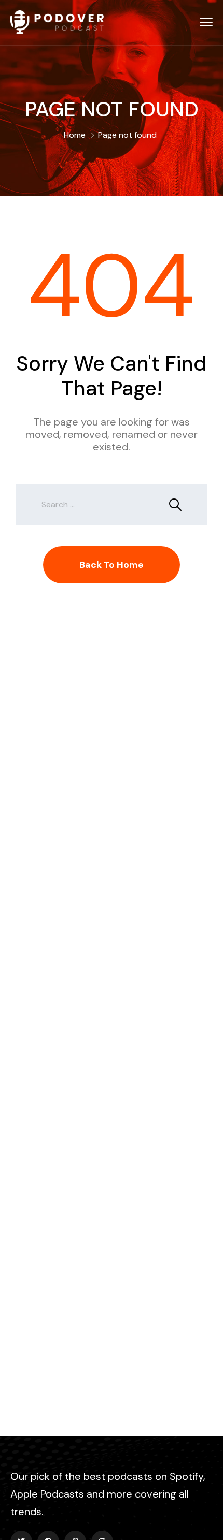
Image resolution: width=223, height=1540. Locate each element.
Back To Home (111, 565)
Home (75, 134)
